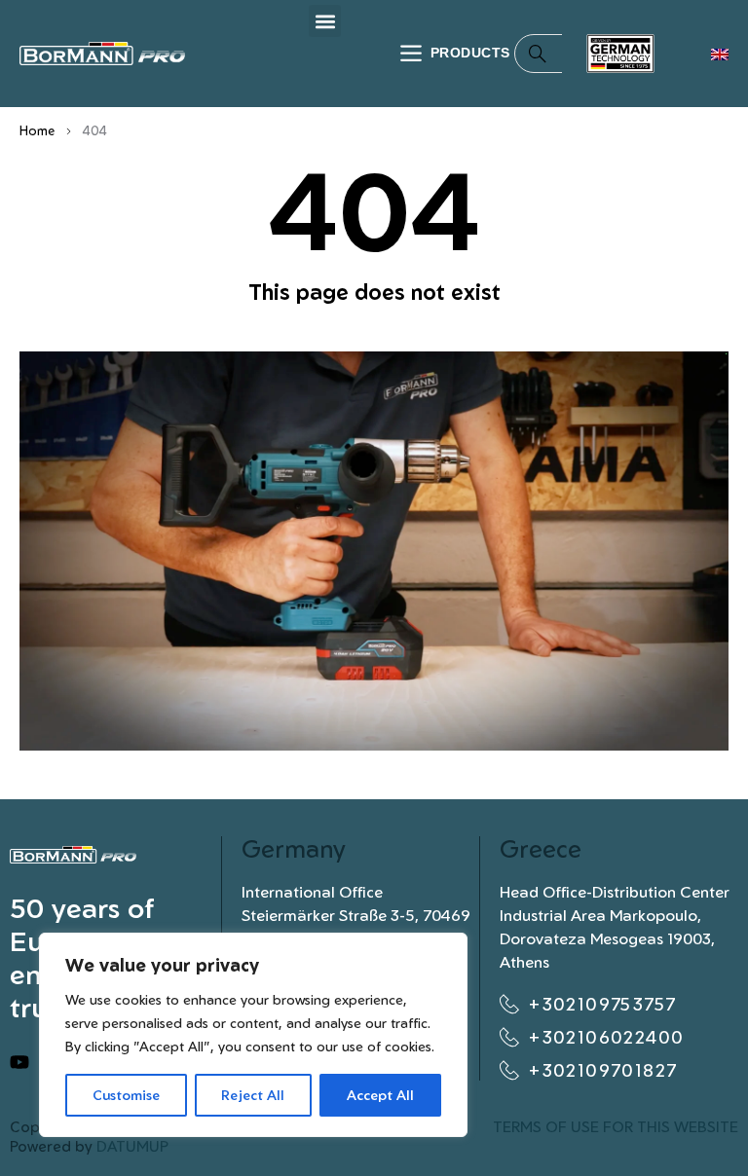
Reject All (252, 1094)
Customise (126, 1094)
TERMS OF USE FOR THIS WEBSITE (615, 1127)
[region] (253, 1035)
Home (37, 130)
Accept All (380, 1094)
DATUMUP (132, 1146)
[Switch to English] (720, 54)
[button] (325, 21)
